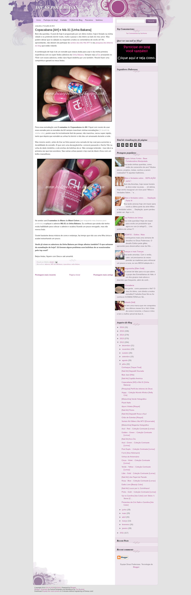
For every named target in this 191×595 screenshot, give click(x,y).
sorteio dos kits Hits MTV (80, 43)
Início (38, 20)
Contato (63, 20)
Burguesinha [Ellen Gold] (134, 268)
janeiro (125, 528)
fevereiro (126, 524)
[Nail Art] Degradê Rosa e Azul (134, 414)
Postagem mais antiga (103, 275)
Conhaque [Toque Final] (131, 367)
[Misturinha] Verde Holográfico (134, 399)
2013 (122, 338)
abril (124, 517)
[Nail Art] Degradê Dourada (133, 371)
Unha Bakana (78, 55)
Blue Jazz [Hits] (128, 375)
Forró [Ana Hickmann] (131, 453)
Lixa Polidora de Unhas (133, 218)
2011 (122, 533)
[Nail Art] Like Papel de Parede (134, 477)
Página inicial (74, 275)
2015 (122, 331)
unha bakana (76, 264)
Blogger (136, 567)
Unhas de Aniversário (130, 457)
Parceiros (89, 20)
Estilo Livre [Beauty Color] (132, 484)
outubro (125, 353)
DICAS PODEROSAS (57, 7)
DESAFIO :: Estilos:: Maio (134, 235)
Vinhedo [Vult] (129, 302)
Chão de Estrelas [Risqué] (132, 417)
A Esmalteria (129, 285)
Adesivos (47, 264)
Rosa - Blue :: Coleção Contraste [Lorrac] (139, 481)
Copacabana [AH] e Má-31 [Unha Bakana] (63, 30)
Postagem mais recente (45, 275)
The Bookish (80, 589)
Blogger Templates (41, 589)
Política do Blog (76, 20)
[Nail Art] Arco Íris (129, 439)
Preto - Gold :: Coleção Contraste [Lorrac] (139, 492)
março (125, 521)
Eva (98, 55)
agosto (125, 360)
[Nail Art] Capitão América (132, 378)
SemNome (143, 33)
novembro (126, 349)
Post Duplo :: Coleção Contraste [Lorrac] (138, 449)
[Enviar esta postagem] (55, 262)
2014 (122, 335)
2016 (122, 327)
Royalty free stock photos (51, 591)
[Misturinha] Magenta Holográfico (135, 425)
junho (124, 510)
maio (124, 513)
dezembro (126, 345)
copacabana (67, 264)
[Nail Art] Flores (128, 410)
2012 (122, 342)
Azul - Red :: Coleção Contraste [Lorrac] (138, 429)
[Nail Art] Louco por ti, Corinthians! (136, 488)
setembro (126, 356)
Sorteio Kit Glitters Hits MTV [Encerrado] (138, 421)
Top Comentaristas (132, 33)
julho (124, 364)
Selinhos (99, 20)
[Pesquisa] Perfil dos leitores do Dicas (137, 389)
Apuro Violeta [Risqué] (131, 406)
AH (52, 264)
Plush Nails (126, 403)
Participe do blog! (51, 20)
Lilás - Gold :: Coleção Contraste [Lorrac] (138, 473)
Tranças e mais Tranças (134, 251)
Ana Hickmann (58, 264)
